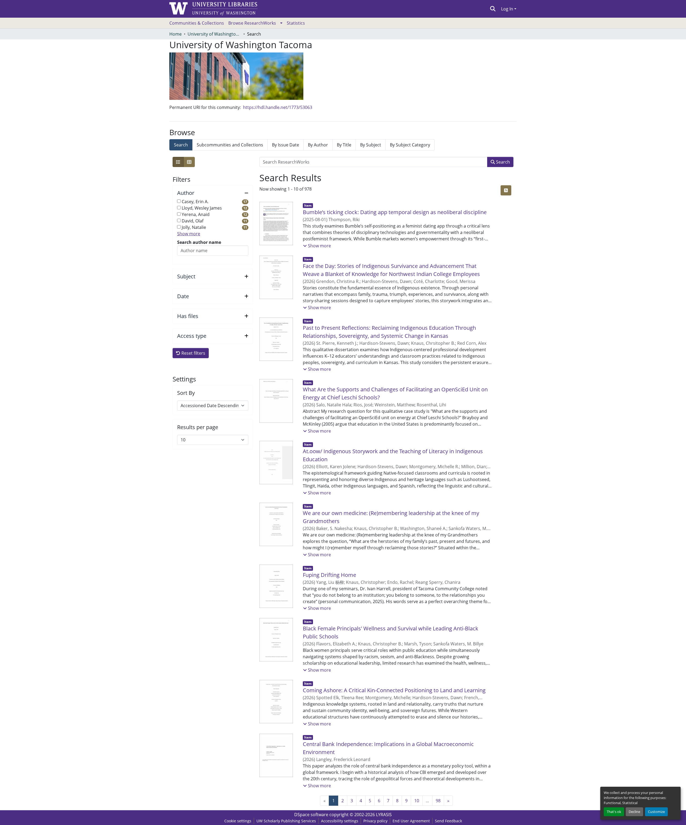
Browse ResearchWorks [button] (252, 23)
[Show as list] (178, 162)
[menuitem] (255, 23)
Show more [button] (188, 234)
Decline (634, 811)
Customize (656, 811)
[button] (492, 9)
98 (438, 801)
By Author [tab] (318, 145)
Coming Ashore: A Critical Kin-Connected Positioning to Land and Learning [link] (394, 690)
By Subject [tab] (370, 145)
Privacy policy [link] (375, 820)
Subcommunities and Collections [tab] (230, 145)
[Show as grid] (189, 162)
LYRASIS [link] (384, 815)
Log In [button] (507, 9)
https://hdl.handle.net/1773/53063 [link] (277, 107)
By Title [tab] (344, 145)
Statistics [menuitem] (296, 23)
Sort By (186, 393)
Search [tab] (181, 145)
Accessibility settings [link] (339, 820)
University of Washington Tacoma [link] (214, 34)
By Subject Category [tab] (410, 145)
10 (416, 801)
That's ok (614, 811)
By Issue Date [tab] (285, 145)
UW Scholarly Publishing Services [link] (286, 820)
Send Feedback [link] (448, 820)
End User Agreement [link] (411, 820)
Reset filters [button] (192, 353)
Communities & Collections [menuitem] (196, 23)
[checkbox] (179, 201)
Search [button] (502, 162)
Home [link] (175, 34)
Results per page (197, 427)
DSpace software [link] (311, 815)
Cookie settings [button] (237, 820)
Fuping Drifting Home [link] (329, 574)
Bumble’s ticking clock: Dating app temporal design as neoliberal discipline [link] (395, 212)
